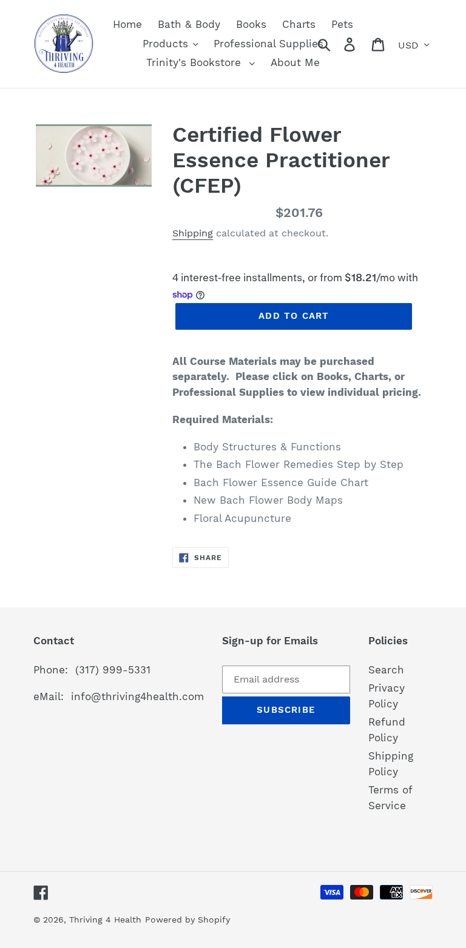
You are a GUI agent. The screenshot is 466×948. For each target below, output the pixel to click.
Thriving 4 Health (105, 919)
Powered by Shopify (187, 919)
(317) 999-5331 (112, 670)
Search (386, 670)
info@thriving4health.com (137, 696)
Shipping (192, 233)
